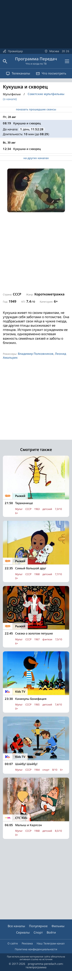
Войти (51, 932)
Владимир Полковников (35, 354)
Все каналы (16, 926)
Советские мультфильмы (46, 94)
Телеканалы (21, 73)
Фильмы (58, 926)
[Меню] (67, 61)
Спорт (38, 932)
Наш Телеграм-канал (51, 943)
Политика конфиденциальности (36, 949)
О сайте (12, 943)
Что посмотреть (54, 73)
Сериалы (23, 932)
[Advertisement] (36, 252)
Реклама (27, 943)
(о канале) (10, 99)
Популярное (38, 926)
